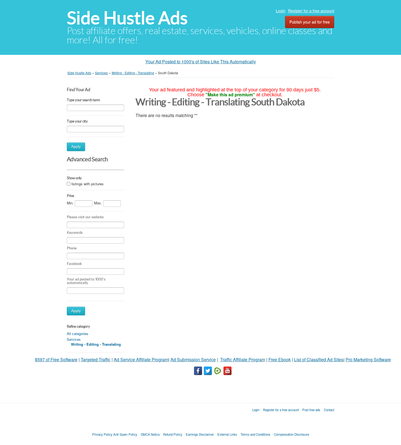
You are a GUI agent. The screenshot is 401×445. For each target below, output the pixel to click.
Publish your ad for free (309, 22)
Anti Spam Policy (125, 434)
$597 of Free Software (56, 359)
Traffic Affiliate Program (242, 359)
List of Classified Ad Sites (318, 359)
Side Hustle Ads (127, 18)
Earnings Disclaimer (200, 434)
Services (74, 339)
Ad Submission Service (193, 359)
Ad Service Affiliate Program (141, 359)
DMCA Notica (150, 434)
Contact (329, 410)
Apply (76, 147)
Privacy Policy (102, 434)
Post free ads (311, 410)
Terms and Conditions (255, 434)
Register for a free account (311, 10)
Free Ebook (279, 359)
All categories (77, 333)
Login (280, 10)
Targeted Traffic (95, 359)
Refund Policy (172, 434)
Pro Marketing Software (368, 359)
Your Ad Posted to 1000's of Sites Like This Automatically (200, 61)
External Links (227, 434)
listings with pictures (87, 183)
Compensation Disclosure (291, 434)
